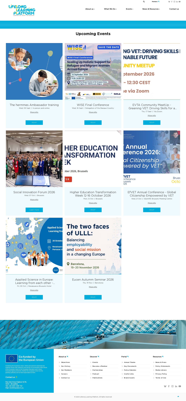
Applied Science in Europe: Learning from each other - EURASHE (34, 281)
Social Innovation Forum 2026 (34, 192)
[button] (141, 2)
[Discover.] (178, 396)
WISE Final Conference (93, 105)
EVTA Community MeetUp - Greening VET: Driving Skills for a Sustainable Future (152, 106)
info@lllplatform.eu (16, 388)
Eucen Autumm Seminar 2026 (93, 279)
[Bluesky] (169, 2)
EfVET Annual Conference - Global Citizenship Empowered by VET (152, 193)
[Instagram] (174, 2)
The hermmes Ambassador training (34, 105)
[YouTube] (179, 2)
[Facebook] (172, 2)
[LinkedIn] (177, 2)
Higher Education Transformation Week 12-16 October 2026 (93, 193)
